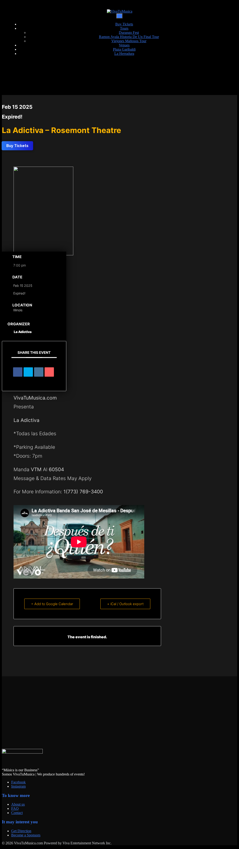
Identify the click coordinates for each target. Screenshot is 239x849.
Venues (124, 45)
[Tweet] (28, 372)
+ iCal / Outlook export (125, 604)
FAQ (15, 808)
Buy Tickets (124, 24)
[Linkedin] (38, 372)
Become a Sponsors (25, 835)
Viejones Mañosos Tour (128, 41)
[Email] (49, 372)
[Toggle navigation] (119, 16)
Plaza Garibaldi (124, 49)
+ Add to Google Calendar (52, 604)
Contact (17, 813)
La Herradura (124, 54)
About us (18, 804)
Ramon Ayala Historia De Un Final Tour (129, 37)
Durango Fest (129, 33)
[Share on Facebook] (17, 372)
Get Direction (21, 831)
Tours (124, 28)
